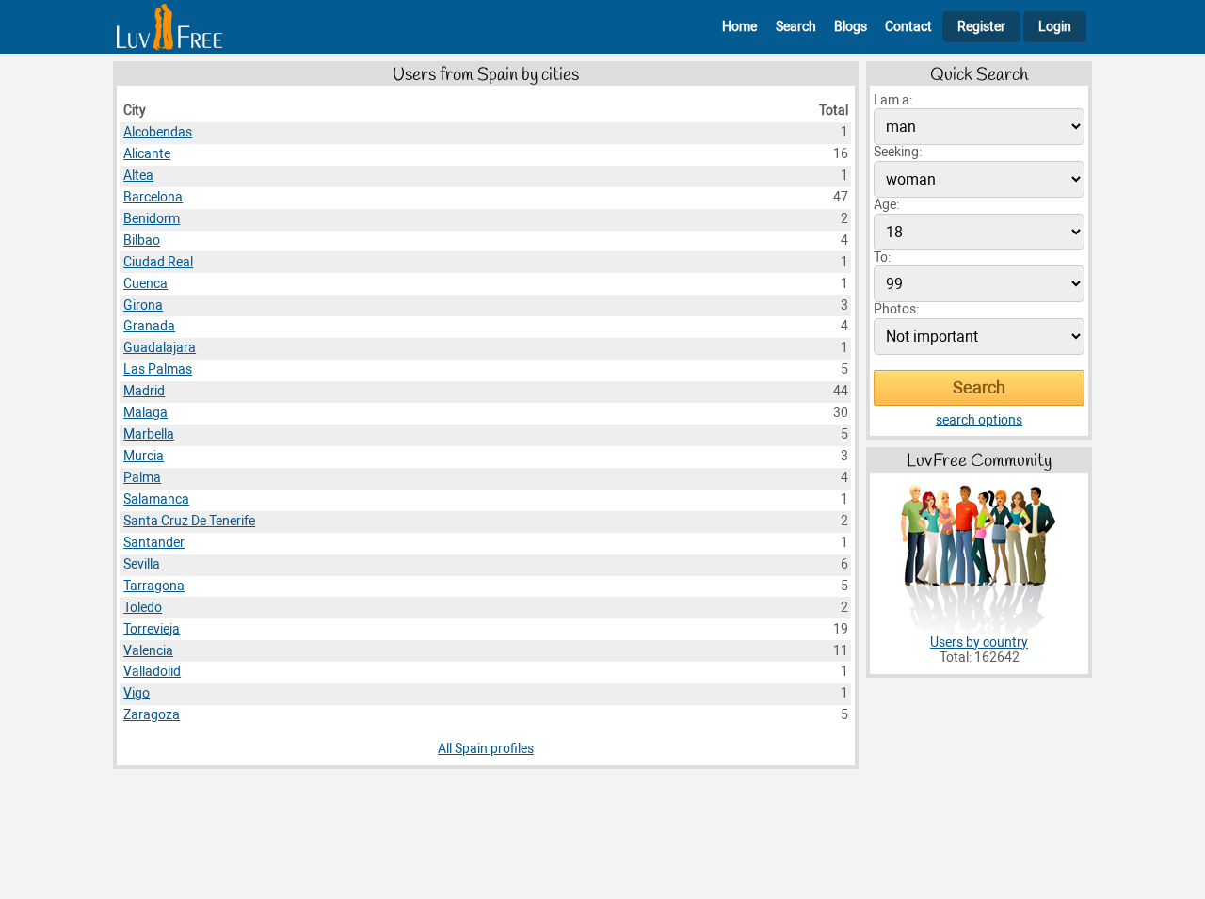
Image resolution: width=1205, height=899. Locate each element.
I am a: (893, 100)
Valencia (148, 651)
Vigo (136, 693)
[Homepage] (169, 27)
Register (981, 27)
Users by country (979, 642)
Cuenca (145, 284)
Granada (149, 326)
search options (979, 420)
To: (882, 257)
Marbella (148, 434)
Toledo (142, 608)
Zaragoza (151, 715)
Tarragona (154, 586)
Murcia (143, 456)
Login (1054, 27)
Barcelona (153, 197)
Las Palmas (157, 369)
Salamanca (156, 499)
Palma (142, 478)
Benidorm (151, 219)
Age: (886, 205)
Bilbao (141, 241)
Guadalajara (159, 348)
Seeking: (898, 152)
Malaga (145, 413)
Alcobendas (157, 132)
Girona (143, 305)
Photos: (896, 309)
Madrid (144, 391)
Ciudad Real (158, 262)
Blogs (850, 27)
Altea (138, 176)
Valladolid (152, 672)
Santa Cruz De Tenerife (189, 521)
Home (739, 27)
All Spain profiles (486, 749)
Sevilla (141, 564)
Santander (154, 543)
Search (796, 27)
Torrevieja (151, 629)
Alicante (146, 154)
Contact (908, 27)
